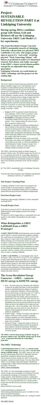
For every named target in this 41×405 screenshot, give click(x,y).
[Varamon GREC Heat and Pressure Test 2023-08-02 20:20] (30, 3)
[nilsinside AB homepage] (6, 3)
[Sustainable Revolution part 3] (8, 6)
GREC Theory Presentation (10, 367)
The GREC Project (7, 401)
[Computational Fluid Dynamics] (20, 6)
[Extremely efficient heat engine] (19, 3)
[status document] (33, 6)
